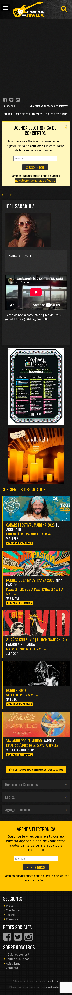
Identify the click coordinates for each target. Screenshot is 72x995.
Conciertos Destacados (28, 114)
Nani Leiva (53, 981)
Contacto (12, 968)
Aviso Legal (13, 963)
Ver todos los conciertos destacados (37, 770)
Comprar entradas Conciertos (51, 106)
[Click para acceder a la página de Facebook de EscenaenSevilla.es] (5, 100)
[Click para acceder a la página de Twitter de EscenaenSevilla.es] (11, 100)
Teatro (10, 915)
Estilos (7, 114)
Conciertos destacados (23, 489)
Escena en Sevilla (28, 10)
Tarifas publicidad (18, 959)
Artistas (7, 195)
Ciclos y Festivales (57, 114)
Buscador (9, 106)
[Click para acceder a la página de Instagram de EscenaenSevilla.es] (18, 100)
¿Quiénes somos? (17, 954)
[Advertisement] (36, 57)
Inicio (9, 906)
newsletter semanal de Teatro (35, 180)
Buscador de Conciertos (21, 784)
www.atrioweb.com (52, 987)
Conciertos (13, 910)
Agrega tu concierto (19, 809)
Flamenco (12, 919)
